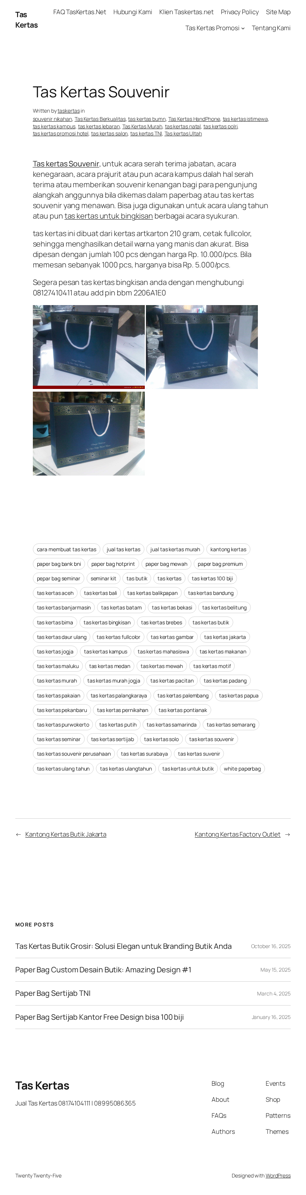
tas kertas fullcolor (118, 636)
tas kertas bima (55, 622)
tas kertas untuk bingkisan (109, 216)
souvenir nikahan (52, 118)
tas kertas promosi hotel (61, 133)
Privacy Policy (240, 11)
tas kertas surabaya (144, 753)
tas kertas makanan (223, 651)
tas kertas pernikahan (122, 709)
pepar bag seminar (58, 578)
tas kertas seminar (59, 739)
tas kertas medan (109, 665)
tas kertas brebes (161, 622)
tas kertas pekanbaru (62, 709)
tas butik (137, 578)
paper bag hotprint (113, 563)
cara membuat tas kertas (67, 549)
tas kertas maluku (58, 665)
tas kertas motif (212, 665)
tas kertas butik (211, 622)
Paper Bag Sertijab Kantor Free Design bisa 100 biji (99, 1017)
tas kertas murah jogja (113, 680)
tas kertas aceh (55, 592)
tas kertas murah (57, 680)
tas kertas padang (225, 680)
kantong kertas (228, 549)
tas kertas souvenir (211, 739)
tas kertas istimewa (245, 118)
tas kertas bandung (211, 592)
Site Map (278, 11)
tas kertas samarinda (171, 724)
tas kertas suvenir (199, 753)
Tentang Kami (271, 27)
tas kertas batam (121, 607)
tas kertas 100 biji (212, 578)
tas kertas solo (161, 739)
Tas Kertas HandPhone (194, 118)
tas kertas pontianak (183, 709)
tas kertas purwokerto (63, 724)
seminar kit (103, 578)
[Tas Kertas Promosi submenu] (243, 28)
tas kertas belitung (224, 607)
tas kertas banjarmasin (64, 607)
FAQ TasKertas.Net (79, 11)
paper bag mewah (167, 563)
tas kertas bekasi (172, 607)
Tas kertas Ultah (183, 133)
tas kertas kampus (54, 126)
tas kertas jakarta (225, 636)
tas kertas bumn (147, 118)
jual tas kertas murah (175, 549)
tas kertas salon (109, 133)
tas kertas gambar (172, 636)
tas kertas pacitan (171, 680)
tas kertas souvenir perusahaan (74, 753)
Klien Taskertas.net (186, 11)
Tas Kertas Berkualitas (100, 118)
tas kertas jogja (55, 651)
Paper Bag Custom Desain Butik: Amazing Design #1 (103, 970)
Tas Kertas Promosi (212, 27)
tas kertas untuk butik (188, 768)
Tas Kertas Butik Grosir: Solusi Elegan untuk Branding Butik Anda (123, 946)
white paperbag (242, 768)
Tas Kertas (26, 19)
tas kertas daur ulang (62, 636)
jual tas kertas (123, 549)
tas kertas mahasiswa (163, 651)
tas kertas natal (183, 126)
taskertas (68, 110)
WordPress (278, 1175)
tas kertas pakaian (58, 695)
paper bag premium (220, 563)
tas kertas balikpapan (152, 592)
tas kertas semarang (231, 724)
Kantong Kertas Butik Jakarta (65, 834)
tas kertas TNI (146, 133)
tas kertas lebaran (99, 126)
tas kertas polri (220, 126)
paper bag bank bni (59, 563)
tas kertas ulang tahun (63, 768)
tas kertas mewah (162, 665)
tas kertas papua (239, 695)
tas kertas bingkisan (107, 622)
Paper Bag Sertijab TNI (53, 993)
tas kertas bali (100, 592)
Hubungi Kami (132, 11)
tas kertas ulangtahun (126, 768)
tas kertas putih (117, 724)
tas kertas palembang (183, 695)
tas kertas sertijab (112, 739)
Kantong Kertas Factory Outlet (238, 834)
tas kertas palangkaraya (119, 695)
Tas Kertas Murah (142, 126)
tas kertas (169, 578)
